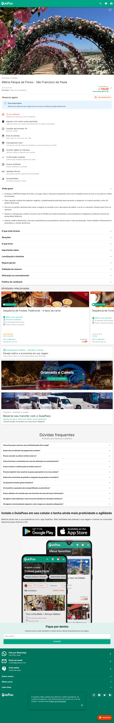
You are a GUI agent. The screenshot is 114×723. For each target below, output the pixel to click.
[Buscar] (100, 3)
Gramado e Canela (9, 78)
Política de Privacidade (57, 701)
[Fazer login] (111, 3)
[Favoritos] (106, 3)
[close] (82, 705)
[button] (57, 188)
